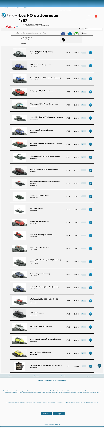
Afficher (81, 29)
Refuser (46, 414)
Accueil (4, 7)
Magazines (36, 10)
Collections (50, 10)
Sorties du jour (65, 10)
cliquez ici (57, 424)
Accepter (58, 414)
